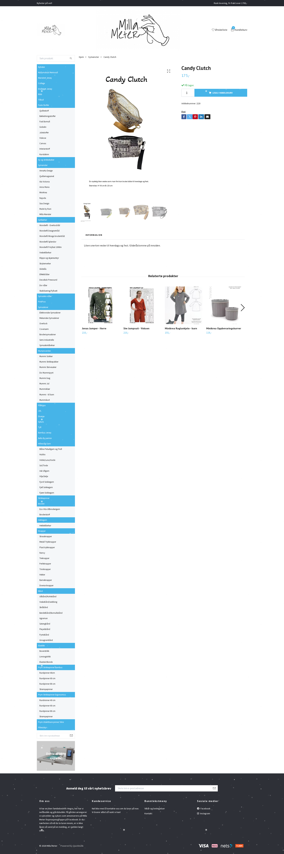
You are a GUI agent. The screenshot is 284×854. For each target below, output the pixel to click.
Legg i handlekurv (223, 92)
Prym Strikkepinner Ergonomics (52, 694)
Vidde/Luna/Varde (47, 460)
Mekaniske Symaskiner (49, 318)
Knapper (42, 531)
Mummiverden (44, 351)
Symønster (42, 165)
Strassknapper (45, 536)
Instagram (205, 813)
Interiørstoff (44, 148)
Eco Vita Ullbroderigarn (49, 509)
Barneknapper (45, 580)
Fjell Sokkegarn (46, 487)
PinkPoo (42, 301)
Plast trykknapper (47, 547)
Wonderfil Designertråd (49, 230)
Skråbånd (43, 607)
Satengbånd (44, 623)
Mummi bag (44, 378)
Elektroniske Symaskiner (49, 312)
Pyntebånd (44, 634)
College (41, 83)
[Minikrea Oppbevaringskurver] (225, 305)
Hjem (81, 56)
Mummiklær (44, 389)
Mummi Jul (44, 383)
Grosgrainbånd (46, 640)
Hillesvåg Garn (44, 443)
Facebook (205, 808)
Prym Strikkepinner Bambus (50, 667)
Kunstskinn (44, 154)
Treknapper (44, 558)
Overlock (43, 323)
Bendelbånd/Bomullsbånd (50, 613)
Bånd (40, 591)
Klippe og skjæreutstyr (49, 258)
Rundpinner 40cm (47, 672)
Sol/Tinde (43, 465)
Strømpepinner (46, 689)
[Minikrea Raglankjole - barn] (183, 305)
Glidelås (42, 269)
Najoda (42, 198)
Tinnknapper (45, 569)
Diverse (41, 416)
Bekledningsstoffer (47, 116)
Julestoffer (44, 132)
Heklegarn (42, 520)
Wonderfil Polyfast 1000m (50, 247)
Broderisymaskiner (47, 334)
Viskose (42, 138)
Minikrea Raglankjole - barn (181, 328)
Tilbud (41, 99)
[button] (242, 307)
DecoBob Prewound (48, 279)
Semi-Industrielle (46, 340)
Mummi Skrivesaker (47, 367)
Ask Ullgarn (44, 471)
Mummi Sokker (46, 356)
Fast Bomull (44, 121)
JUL (39, 410)
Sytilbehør (42, 220)
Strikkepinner (43, 498)
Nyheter (41, 67)
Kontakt (148, 813)
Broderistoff (44, 514)
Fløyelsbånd (44, 629)
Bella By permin (45, 438)
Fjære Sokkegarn (46, 492)
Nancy (42, 552)
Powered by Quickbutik (71, 845)
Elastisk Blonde (46, 662)
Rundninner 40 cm (47, 700)
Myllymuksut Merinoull (48, 72)
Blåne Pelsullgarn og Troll (50, 449)
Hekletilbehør (45, 525)
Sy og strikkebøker (46, 159)
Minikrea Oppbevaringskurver (223, 328)
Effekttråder (44, 274)
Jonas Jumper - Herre (94, 328)
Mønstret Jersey (45, 78)
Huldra (42, 454)
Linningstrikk (45, 656)
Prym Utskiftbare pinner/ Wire (51, 722)
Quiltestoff (44, 110)
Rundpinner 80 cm (47, 683)
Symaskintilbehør (47, 345)
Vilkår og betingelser (154, 808)
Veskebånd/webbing (48, 602)
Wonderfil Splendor (47, 241)
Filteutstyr (42, 727)
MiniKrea (43, 192)
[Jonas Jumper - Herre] (101, 305)
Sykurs (41, 421)
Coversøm (44, 329)
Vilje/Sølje (43, 476)
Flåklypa (42, 405)
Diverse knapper (46, 585)
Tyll (39, 427)
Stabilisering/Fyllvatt (48, 290)
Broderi (41, 503)
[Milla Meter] (51, 30)
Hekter (42, 574)
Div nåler (43, 285)
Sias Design (44, 203)
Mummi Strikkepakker (48, 361)
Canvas (42, 143)
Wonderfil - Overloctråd (49, 225)
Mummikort (44, 400)
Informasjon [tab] (93, 235)
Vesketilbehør (45, 252)
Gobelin (42, 127)
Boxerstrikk (44, 651)
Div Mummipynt (46, 372)
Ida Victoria (44, 181)
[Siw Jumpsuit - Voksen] (142, 305)
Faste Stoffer (43, 105)
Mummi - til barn (46, 394)
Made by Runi (45, 209)
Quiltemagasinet (46, 176)
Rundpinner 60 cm (47, 678)
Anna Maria (44, 187)
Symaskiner (43, 307)
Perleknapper (45, 563)
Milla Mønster (45, 214)
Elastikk (41, 645)
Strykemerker (45, 263)
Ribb (40, 94)
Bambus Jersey (44, 432)
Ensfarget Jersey (45, 89)
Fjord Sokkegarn (46, 482)
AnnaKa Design (46, 170)
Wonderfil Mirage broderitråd (52, 236)
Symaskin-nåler (45, 296)
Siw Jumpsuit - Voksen (136, 328)
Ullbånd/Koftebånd (47, 596)
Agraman (43, 618)
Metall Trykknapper (47, 541)
